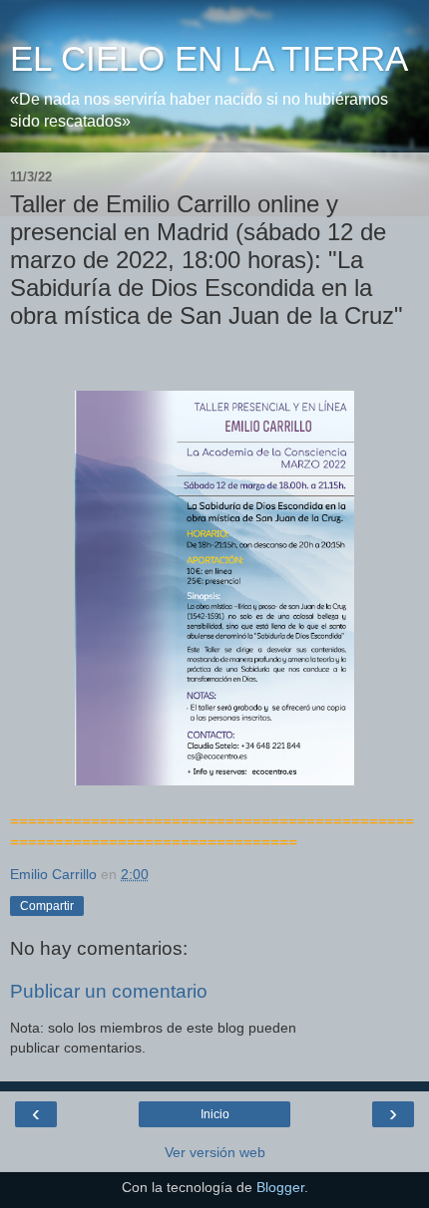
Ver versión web (215, 1152)
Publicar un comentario (109, 991)
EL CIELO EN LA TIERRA (209, 59)
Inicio (215, 1114)
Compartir (47, 906)
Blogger (280, 1187)
